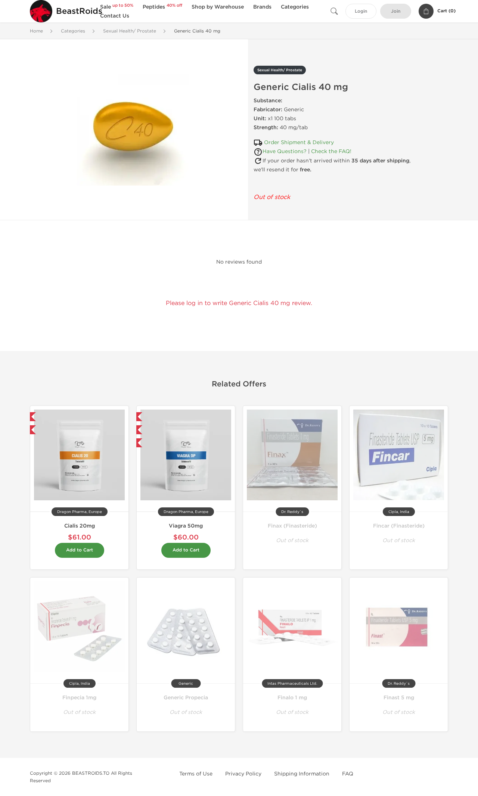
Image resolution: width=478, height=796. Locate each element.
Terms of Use (195, 774)
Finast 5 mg (399, 697)
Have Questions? (285, 151)
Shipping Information (301, 774)
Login (361, 11)
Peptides (162, 7)
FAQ (347, 774)
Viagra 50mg (186, 526)
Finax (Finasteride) (292, 526)
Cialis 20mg (79, 526)
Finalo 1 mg (292, 697)
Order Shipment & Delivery (299, 142)
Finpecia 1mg (79, 697)
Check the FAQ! (331, 151)
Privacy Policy (243, 774)
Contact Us (114, 16)
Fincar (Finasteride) (399, 526)
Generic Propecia (186, 697)
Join (395, 11)
